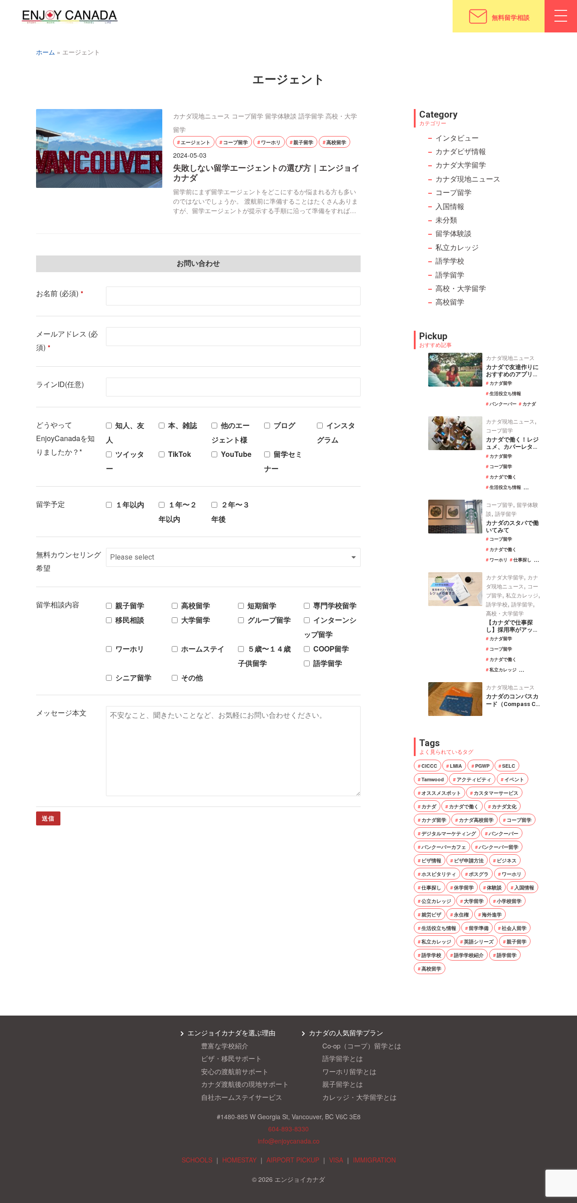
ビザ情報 (431, 860)
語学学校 (449, 260)
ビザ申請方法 (469, 860)
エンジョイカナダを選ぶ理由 (231, 1032)
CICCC (429, 765)
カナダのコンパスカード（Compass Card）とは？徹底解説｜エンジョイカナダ (512, 707)
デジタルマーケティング (448, 833)
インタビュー (457, 137)
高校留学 (336, 142)
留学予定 (50, 504)
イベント (514, 779)
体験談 (494, 887)
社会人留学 (514, 928)
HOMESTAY (239, 1159)
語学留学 (311, 115)
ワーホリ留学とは (349, 1071)
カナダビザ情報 (460, 151)
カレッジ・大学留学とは (359, 1097)
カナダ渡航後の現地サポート (245, 1084)
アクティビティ (474, 779)
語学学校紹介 (469, 955)
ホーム (45, 51)
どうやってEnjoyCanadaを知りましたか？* (65, 438)
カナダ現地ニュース (201, 115)
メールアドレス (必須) (67, 340)
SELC (508, 765)
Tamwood (432, 779)
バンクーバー (503, 404)
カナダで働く (503, 477)
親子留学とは (342, 1084)
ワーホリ (271, 142)
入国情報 (449, 206)
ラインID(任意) (60, 384)
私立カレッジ (457, 247)
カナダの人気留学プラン (346, 1032)
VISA (336, 1159)
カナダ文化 (504, 806)
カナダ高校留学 (476, 819)
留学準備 (479, 928)
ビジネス (507, 860)
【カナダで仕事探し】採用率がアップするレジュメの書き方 (512, 633)
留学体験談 (281, 115)
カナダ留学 (501, 383)
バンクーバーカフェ (443, 846)
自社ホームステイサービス (241, 1097)
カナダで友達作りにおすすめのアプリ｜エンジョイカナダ (512, 374)
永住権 (461, 914)
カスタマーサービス (496, 792)
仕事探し (522, 559)
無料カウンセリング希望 (68, 561)
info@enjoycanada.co (289, 1140)
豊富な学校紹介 (224, 1045)
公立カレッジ (436, 901)
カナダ (529, 404)
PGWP (482, 765)
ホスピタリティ (438, 873)
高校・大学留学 (460, 288)
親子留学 (303, 142)
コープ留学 (247, 115)
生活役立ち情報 (505, 393)
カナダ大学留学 (460, 164)
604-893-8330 (288, 1128)
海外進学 (492, 914)
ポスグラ (479, 873)
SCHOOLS (197, 1159)
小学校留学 (509, 901)
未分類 (446, 219)
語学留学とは (342, 1058)
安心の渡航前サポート (235, 1071)
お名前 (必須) (59, 293)
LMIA (456, 765)
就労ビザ (431, 914)
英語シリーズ (479, 941)
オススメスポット (441, 792)
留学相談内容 (57, 604)
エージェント (196, 142)
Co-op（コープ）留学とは (361, 1045)
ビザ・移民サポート (231, 1058)
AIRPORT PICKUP (292, 1159)
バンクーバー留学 (498, 846)
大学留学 (474, 901)
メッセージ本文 (61, 712)
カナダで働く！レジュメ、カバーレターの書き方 (512, 446)
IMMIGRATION (374, 1159)
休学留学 (464, 887)
